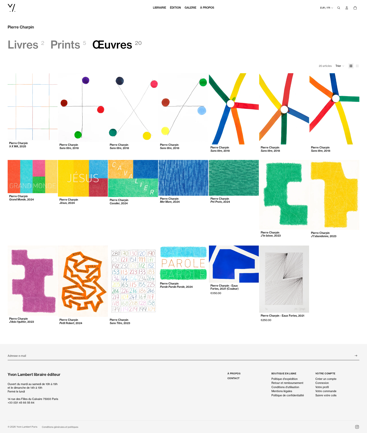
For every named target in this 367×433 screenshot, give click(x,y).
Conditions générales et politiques (60, 427)
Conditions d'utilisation (285, 387)
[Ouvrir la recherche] (339, 8)
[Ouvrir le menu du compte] (347, 8)
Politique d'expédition (284, 378)
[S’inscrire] (356, 355)
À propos (233, 373)
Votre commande (325, 391)
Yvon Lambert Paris (26, 426)
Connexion (322, 382)
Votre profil (322, 387)
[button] (339, 66)
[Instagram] (357, 427)
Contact (233, 378)
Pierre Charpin (21, 27)
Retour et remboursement (287, 382)
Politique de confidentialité (287, 395)
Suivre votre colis (325, 395)
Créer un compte (325, 378)
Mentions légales (281, 391)
